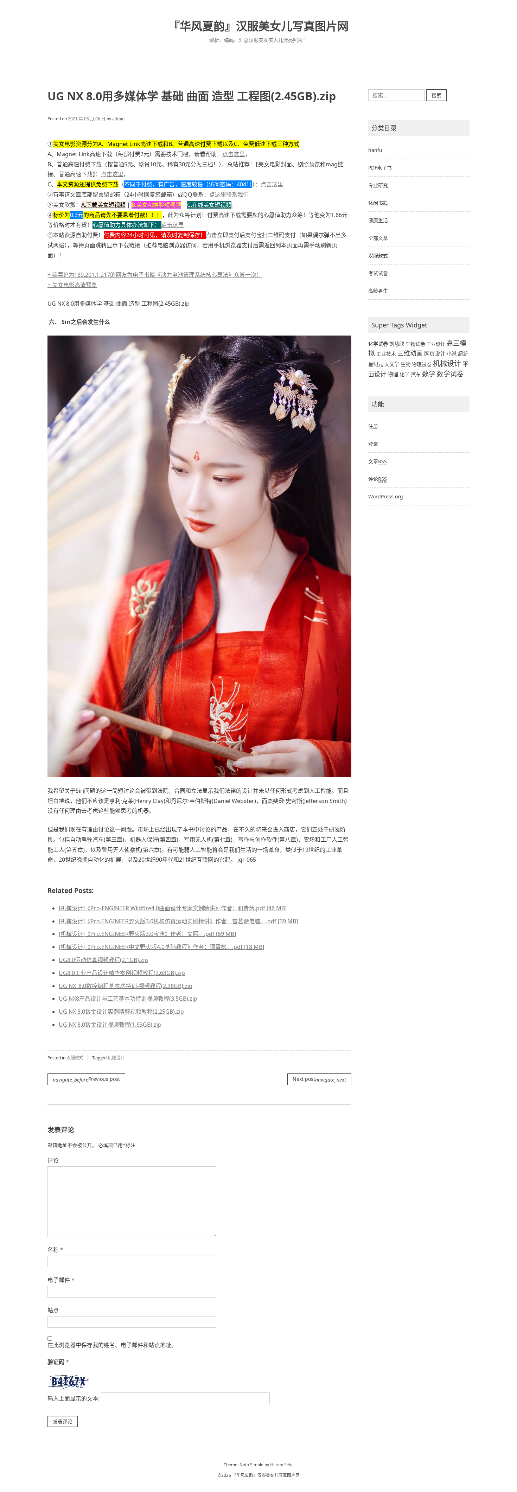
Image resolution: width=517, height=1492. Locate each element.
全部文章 (378, 238)
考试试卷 (378, 273)
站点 (53, 1310)
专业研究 (378, 185)
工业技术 (386, 353)
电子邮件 (61, 1280)
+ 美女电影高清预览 (72, 285)
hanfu (375, 150)
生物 (405, 364)
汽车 (416, 374)
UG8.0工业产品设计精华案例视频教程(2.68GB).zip (122, 973)
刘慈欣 (396, 343)
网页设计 (434, 353)
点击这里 (233, 154)
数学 (428, 373)
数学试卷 (450, 373)
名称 (55, 1250)
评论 (53, 1160)
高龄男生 (378, 290)
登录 (373, 443)
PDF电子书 (380, 167)
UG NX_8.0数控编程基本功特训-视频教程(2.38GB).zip (125, 986)
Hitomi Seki (281, 1465)
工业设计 (436, 344)
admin (118, 119)
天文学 (391, 364)
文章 (377, 461)
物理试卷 (422, 364)
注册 (373, 426)
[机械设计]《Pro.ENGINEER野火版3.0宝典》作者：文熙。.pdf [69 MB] (147, 934)
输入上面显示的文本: (73, 1398)
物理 (393, 374)
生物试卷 (415, 343)
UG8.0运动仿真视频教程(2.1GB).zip (103, 960)
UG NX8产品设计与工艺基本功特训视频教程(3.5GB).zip (128, 998)
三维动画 (410, 353)
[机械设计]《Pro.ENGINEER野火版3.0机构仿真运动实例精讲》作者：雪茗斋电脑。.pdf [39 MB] (178, 921)
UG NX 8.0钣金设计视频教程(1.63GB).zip (110, 1024)
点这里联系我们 (229, 194)
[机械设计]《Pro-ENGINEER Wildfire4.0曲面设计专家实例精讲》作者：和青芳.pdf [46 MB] (173, 908)
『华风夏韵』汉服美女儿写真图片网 (258, 25)
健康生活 (378, 220)
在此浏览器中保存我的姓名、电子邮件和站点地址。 (112, 1345)
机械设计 (116, 1058)
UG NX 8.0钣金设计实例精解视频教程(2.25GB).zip (121, 1011)
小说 (452, 353)
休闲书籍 (378, 202)
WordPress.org (385, 496)
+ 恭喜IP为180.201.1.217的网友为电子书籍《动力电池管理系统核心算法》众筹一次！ (154, 275)
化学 (404, 374)
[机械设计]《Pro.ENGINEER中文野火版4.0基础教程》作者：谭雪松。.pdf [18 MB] (161, 947)
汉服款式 (74, 1058)
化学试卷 (378, 343)
